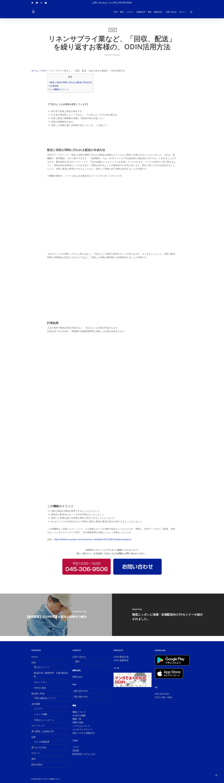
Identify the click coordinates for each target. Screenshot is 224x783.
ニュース (38, 708)
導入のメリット (41, 667)
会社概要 (35, 703)
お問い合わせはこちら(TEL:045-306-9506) (112, 3)
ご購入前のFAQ (80, 690)
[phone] (41, 3)
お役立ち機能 (79, 715)
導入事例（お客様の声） (43, 731)
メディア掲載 (40, 714)
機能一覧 (76, 718)
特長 (33, 662)
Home (34, 656)
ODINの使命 (40, 687)
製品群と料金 (38, 693)
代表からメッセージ (44, 719)
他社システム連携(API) (83, 732)
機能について (79, 711)
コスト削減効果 (41, 741)
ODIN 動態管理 (121, 660)
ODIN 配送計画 (121, 656)
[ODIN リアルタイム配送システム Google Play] (172, 666)
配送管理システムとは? (83, 754)
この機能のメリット (59, 89)
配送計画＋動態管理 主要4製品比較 (51, 674)
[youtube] (37, 3)
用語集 (75, 750)
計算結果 (54, 85)
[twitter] (32, 3)
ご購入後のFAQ (80, 696)
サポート (35, 753)
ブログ (112, 30)
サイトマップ (38, 725)
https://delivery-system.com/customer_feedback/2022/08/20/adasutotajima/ (92, 539)
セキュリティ (40, 682)
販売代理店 (36, 764)
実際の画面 (77, 722)
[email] (46, 3)
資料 (33, 758)
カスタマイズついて (82, 729)
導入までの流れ (39, 747)
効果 (33, 737)
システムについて (81, 725)
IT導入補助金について (45, 698)
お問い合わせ (79, 656)
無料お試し (77, 676)
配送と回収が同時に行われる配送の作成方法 (70, 82)
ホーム (34, 70)
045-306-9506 (162, 693)
